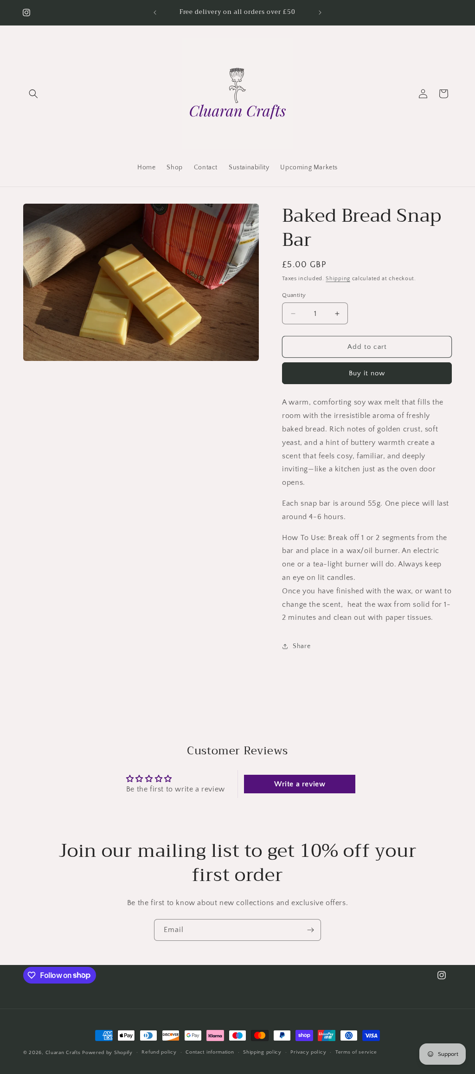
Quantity (294, 295)
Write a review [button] (299, 784)
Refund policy (158, 1052)
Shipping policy (262, 1052)
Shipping (338, 279)
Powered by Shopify (107, 1052)
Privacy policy (308, 1052)
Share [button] (301, 646)
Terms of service (356, 1052)
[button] (33, 94)
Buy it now (367, 373)
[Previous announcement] (155, 12)
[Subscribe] (310, 930)
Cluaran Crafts (63, 1052)
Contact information (210, 1052)
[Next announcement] (320, 12)
